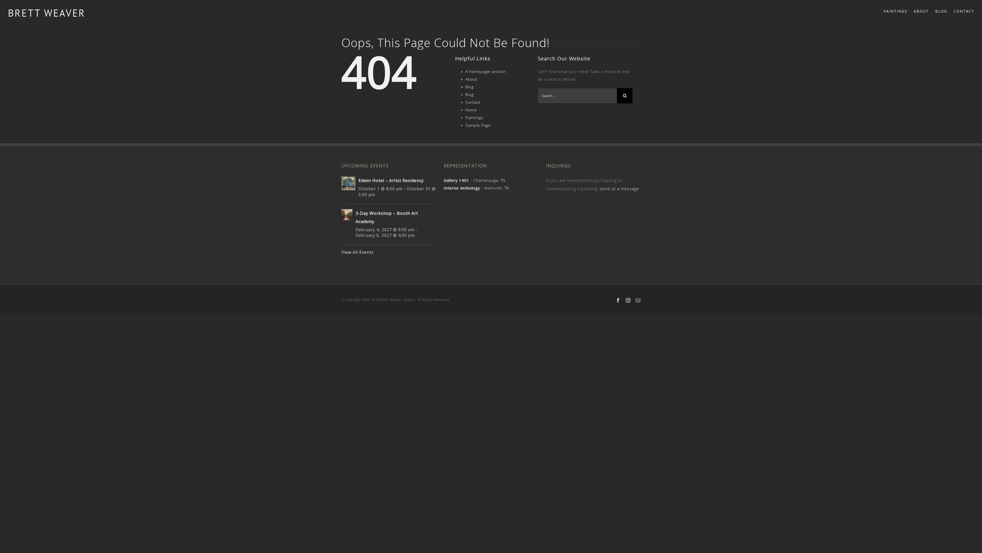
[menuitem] (899, 11)
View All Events (357, 252)
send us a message (619, 189)
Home (471, 109)
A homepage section (485, 71)
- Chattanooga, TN (474, 180)
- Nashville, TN (476, 187)
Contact (473, 102)
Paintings (474, 117)
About (471, 79)
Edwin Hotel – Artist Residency (391, 180)
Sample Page (478, 125)
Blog (469, 86)
